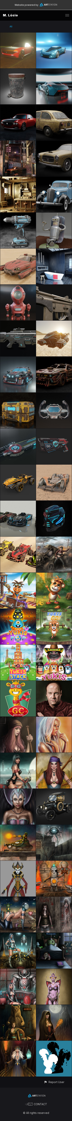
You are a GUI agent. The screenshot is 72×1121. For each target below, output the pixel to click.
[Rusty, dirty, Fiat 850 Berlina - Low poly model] (54, 106)
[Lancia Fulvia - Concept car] (18, 106)
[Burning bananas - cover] (54, 574)
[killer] (54, 1007)
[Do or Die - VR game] (54, 538)
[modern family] (18, 971)
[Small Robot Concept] (18, 286)
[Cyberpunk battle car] (18, 358)
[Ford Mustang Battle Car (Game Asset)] (54, 358)
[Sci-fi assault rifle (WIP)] (18, 322)
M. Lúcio (10, 15)
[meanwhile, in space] (18, 899)
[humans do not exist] (54, 935)
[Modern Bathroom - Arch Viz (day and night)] (54, 250)
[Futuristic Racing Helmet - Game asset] (54, 502)
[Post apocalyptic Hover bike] (54, 322)
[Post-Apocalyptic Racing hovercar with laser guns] (18, 250)
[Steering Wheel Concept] (54, 394)
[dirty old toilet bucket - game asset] (18, 70)
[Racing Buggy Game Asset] (18, 466)
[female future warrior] (18, 791)
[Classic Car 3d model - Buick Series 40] (54, 178)
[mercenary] (54, 755)
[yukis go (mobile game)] (54, 610)
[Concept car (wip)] (54, 34)
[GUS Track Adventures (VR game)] (18, 574)
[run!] (54, 899)
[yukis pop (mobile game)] (18, 610)
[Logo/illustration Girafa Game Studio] (18, 682)
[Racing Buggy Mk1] (18, 538)
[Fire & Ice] (18, 1043)
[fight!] (54, 863)
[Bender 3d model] (54, 214)
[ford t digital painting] (54, 791)
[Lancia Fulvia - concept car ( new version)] (18, 34)
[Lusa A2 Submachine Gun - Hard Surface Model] (54, 286)
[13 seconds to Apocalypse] (18, 1007)
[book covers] (54, 1043)
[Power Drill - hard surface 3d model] (18, 214)
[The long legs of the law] (18, 935)
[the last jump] (18, 827)
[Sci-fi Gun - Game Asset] (54, 430)
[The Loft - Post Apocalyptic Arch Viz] (18, 178)
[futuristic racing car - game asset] (18, 502)
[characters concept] (18, 863)
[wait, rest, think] (18, 719)
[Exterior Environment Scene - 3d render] (18, 142)
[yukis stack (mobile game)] (18, 646)
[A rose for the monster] (54, 827)
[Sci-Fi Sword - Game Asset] (18, 430)
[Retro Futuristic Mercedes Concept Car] (54, 70)
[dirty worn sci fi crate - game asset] (18, 394)
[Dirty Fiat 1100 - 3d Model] (54, 142)
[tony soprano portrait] (54, 682)
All (11, 26)
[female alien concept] (54, 971)
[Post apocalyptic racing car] (54, 466)
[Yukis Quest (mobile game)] (54, 646)
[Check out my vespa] (18, 755)
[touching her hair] (54, 719)
